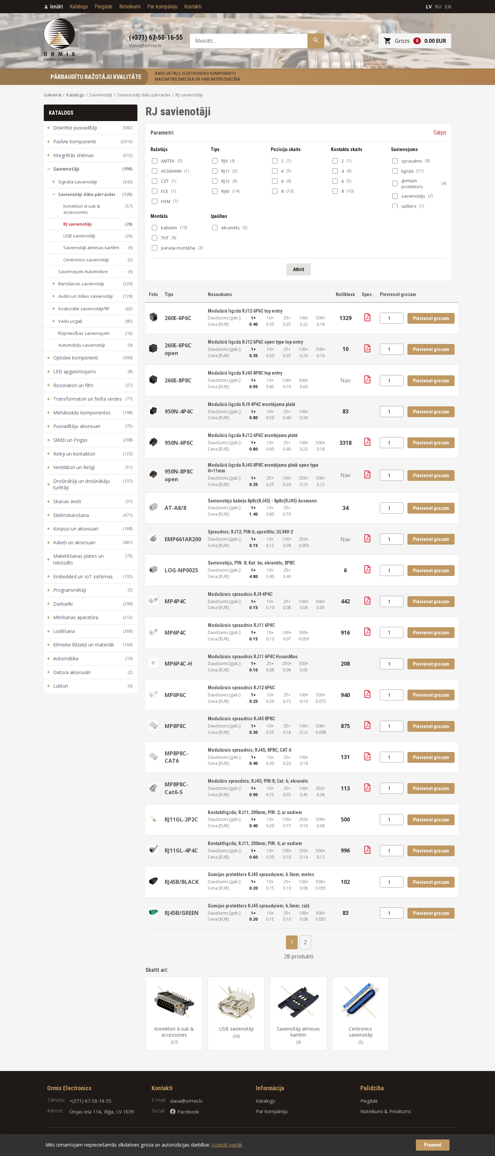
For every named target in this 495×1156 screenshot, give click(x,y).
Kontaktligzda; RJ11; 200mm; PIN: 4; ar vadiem (255, 843)
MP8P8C (175, 726)
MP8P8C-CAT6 (176, 757)
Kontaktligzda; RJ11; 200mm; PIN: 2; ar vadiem (255, 812)
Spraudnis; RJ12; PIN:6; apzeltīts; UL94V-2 (250, 531)
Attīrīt (298, 269)
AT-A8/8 (175, 508)
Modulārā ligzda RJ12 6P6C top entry (245, 311)
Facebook (188, 1111)
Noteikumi (129, 6)
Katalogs (79, 6)
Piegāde (103, 6)
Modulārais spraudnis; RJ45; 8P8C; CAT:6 (249, 750)
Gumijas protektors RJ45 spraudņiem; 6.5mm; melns (261, 874)
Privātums (400, 1111)
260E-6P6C (178, 318)
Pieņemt (432, 1145)
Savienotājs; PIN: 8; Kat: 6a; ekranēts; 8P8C (251, 563)
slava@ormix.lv (186, 1101)
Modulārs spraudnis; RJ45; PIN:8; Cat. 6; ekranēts (258, 781)
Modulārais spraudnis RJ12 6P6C (241, 687)
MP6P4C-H (178, 663)
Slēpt (439, 132)
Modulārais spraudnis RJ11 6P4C (241, 625)
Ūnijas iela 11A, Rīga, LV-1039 (101, 1111)
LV (429, 6)
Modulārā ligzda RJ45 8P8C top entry (245, 373)
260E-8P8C (178, 380)
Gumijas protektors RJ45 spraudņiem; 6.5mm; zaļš (258, 905)
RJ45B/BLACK (182, 882)
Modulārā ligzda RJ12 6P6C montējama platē (253, 435)
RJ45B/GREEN (182, 913)
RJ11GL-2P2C (181, 819)
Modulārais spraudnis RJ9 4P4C (240, 594)
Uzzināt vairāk (226, 1144)
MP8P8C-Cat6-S (176, 788)
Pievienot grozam (431, 318)
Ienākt (56, 6)
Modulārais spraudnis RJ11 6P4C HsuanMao (253, 656)
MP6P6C (175, 695)
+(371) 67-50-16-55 (90, 1101)
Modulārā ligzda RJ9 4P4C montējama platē (251, 404)
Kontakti (192, 6)
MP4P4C (175, 601)
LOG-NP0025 (181, 570)
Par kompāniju (162, 6)
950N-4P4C (179, 411)
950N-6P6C (179, 442)
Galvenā (52, 95)
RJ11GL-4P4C (181, 850)
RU (438, 6)
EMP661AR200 (183, 539)
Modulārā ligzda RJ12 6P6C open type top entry (255, 342)
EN (448, 6)
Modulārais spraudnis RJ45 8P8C (241, 718)
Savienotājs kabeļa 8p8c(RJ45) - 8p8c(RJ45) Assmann (262, 500)
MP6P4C (175, 632)
